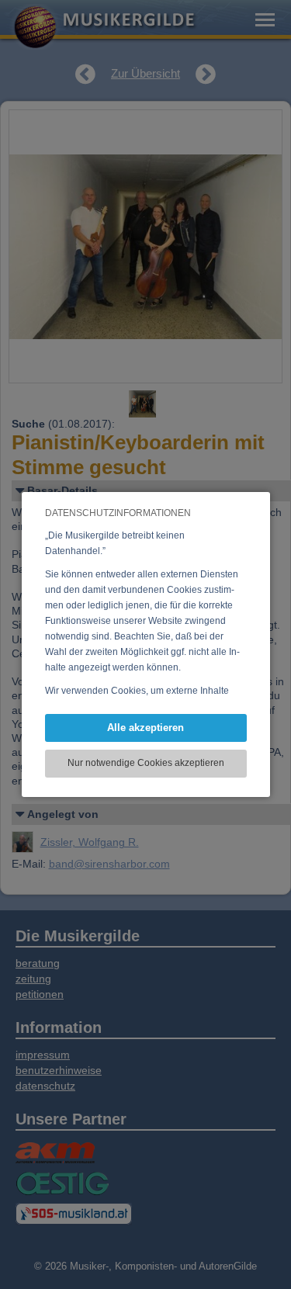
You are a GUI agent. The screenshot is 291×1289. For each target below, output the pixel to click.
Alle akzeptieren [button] (145, 727)
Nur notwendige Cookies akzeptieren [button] (146, 762)
